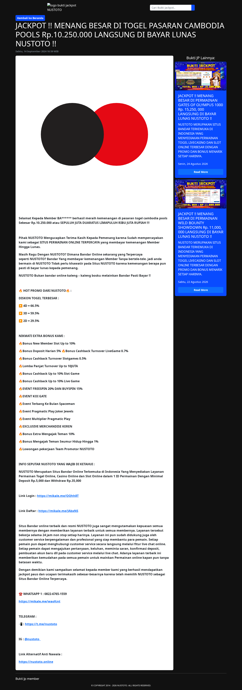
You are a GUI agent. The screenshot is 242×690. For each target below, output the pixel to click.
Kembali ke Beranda (30, 18)
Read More (201, 172)
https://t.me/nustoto (41, 624)
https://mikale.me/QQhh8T (58, 496)
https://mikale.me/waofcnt (39, 601)
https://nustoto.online (36, 662)
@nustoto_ (33, 639)
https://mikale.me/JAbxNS (58, 511)
